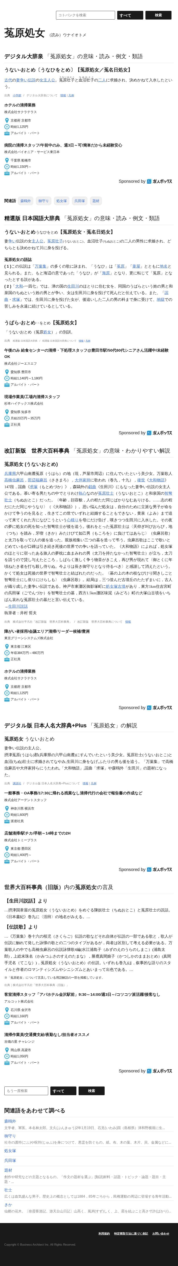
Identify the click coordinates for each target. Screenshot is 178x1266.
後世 (141, 480)
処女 (47, 332)
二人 (102, 80)
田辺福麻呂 (37, 480)
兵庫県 (10, 473)
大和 (19, 286)
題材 (95, 201)
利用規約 (104, 1233)
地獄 (161, 299)
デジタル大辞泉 (23, 56)
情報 (63, 95)
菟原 (121, 266)
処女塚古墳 (115, 586)
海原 (106, 273)
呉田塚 (79, 201)
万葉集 (40, 266)
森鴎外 (25, 201)
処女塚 (61, 201)
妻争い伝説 (26, 80)
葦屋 (136, 266)
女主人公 (47, 80)
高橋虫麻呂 (14, 480)
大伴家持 (82, 480)
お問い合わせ (160, 1233)
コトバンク (25, 15)
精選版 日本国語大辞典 (32, 218)
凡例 (71, 95)
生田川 (73, 286)
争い (12, 241)
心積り (73, 520)
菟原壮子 (55, 241)
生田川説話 (18, 606)
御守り (43, 201)
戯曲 (92, 487)
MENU (8, 4)
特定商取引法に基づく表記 (131, 1233)
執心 (82, 493)
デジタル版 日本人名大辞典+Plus (45, 725)
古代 (8, 80)
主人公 (37, 241)
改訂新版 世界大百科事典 (36, 451)
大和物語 (157, 480)
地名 (164, 266)
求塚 (16, 299)
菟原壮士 (106, 493)
